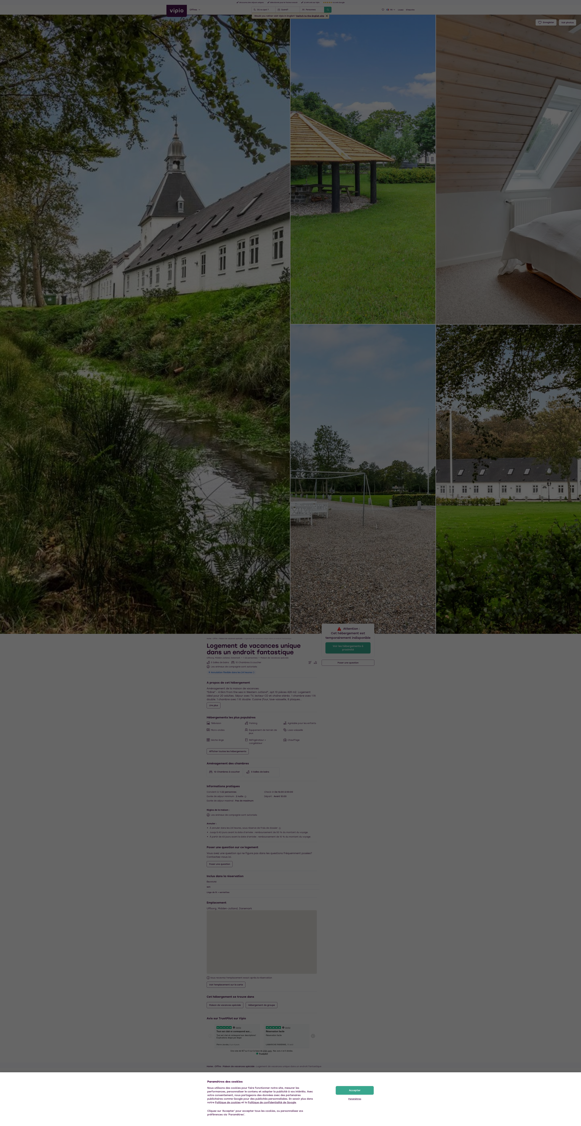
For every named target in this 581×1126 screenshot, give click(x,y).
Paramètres (354, 1098)
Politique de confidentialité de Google (272, 1102)
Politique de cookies (228, 1102)
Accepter (355, 1090)
